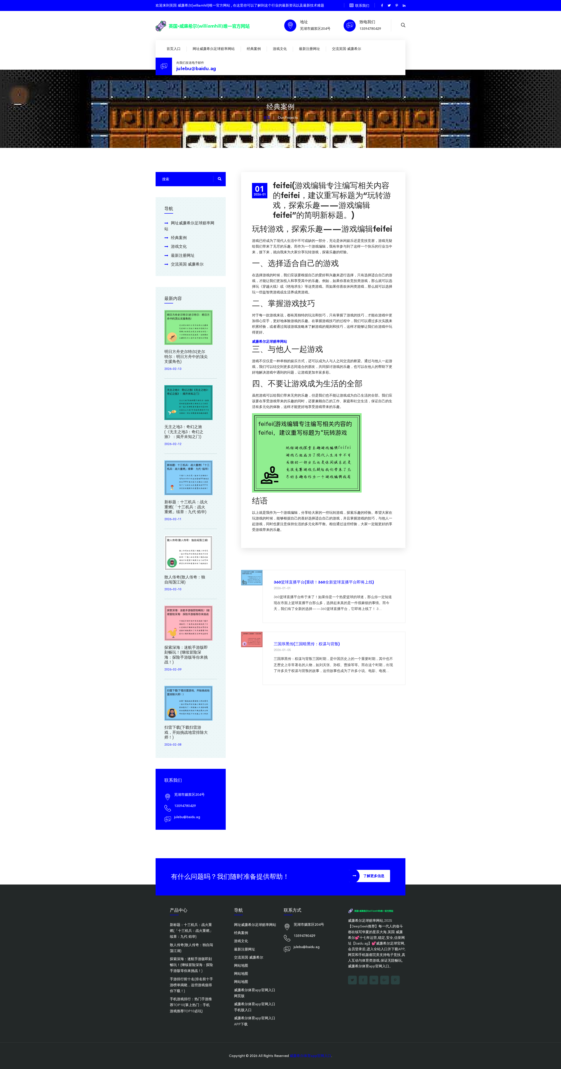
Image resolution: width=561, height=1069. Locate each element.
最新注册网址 (309, 48)
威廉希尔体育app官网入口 (310, 1055)
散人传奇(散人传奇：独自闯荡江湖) (184, 580)
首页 (266, 117)
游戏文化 (280, 48)
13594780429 (370, 28)
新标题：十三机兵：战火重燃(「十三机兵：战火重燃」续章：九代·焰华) (186, 507)
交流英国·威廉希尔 (346, 48)
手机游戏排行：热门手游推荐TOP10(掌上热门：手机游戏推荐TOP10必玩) (191, 1005)
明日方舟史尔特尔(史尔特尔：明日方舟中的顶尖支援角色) (186, 356)
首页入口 (174, 48)
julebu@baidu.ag (196, 69)
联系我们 (362, 5)
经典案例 (254, 48)
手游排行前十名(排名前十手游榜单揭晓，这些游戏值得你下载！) (191, 985)
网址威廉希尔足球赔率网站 (214, 48)
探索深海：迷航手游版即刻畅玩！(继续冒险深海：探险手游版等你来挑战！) (186, 655)
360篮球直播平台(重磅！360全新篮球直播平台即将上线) (324, 582)
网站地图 (241, 965)
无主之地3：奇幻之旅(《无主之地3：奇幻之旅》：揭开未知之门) (183, 431)
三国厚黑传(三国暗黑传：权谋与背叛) (307, 644)
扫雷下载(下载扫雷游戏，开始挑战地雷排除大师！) (186, 732)
